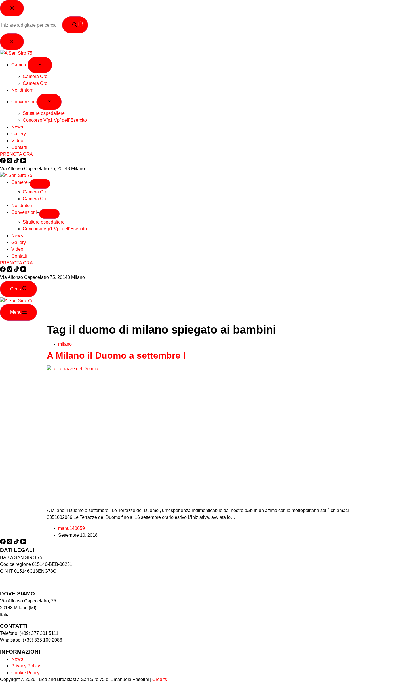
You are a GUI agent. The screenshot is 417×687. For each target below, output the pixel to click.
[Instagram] (10, 270)
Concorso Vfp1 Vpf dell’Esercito (55, 228)
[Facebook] (3, 270)
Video (17, 249)
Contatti (19, 256)
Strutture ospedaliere (44, 222)
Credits (159, 679)
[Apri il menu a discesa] (40, 184)
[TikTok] (17, 270)
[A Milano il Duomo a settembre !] (208, 368)
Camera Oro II (37, 198)
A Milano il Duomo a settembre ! (116, 355)
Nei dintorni (23, 205)
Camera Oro (35, 191)
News (17, 235)
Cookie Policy (25, 672)
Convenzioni (24, 212)
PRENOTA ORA (16, 262)
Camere (19, 182)
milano (65, 344)
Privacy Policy (25, 665)
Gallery (18, 242)
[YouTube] (23, 270)
